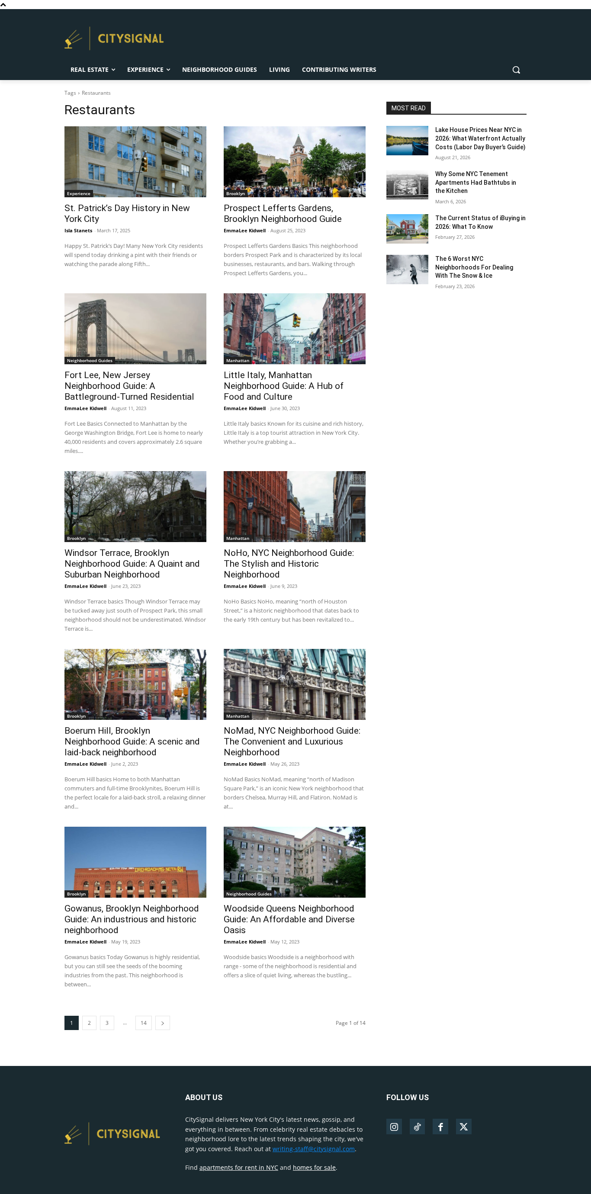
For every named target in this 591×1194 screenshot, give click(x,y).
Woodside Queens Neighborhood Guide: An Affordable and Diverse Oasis (289, 919)
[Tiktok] (417, 1126)
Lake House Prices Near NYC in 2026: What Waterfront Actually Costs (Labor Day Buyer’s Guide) (480, 138)
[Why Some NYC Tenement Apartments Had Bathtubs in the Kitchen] (407, 184)
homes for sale (314, 1167)
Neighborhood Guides (89, 360)
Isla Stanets (78, 230)
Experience (78, 193)
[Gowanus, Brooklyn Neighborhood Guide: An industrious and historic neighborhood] (135, 862)
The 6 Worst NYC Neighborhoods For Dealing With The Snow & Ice (474, 267)
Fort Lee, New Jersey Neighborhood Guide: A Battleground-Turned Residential (130, 386)
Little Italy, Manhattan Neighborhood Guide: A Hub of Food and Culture (284, 386)
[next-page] (162, 1023)
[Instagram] (394, 1126)
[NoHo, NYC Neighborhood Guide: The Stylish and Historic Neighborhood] (295, 506)
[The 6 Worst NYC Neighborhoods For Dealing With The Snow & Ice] (407, 269)
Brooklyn (235, 193)
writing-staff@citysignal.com (314, 1149)
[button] (516, 69)
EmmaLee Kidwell (245, 230)
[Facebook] (440, 1126)
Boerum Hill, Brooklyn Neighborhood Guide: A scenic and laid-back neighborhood (132, 741)
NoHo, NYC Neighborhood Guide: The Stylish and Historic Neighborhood (289, 564)
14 (144, 1023)
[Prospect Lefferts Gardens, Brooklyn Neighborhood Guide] (295, 161)
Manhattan (237, 360)
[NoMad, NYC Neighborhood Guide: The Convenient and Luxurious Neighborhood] (295, 684)
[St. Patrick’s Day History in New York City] (135, 161)
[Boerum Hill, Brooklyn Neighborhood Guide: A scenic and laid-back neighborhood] (135, 684)
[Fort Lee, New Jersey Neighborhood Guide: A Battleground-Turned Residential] (135, 328)
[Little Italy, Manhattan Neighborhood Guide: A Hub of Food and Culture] (295, 328)
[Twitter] (464, 1126)
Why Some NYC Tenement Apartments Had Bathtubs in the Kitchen (475, 182)
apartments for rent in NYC (238, 1167)
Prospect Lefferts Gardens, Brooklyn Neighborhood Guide (283, 213)
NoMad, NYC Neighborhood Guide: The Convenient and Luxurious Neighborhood (292, 741)
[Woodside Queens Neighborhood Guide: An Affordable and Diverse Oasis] (295, 862)
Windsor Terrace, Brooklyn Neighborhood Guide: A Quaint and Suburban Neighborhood (132, 564)
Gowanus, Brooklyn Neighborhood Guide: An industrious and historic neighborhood (131, 919)
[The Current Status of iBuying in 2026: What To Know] (407, 229)
